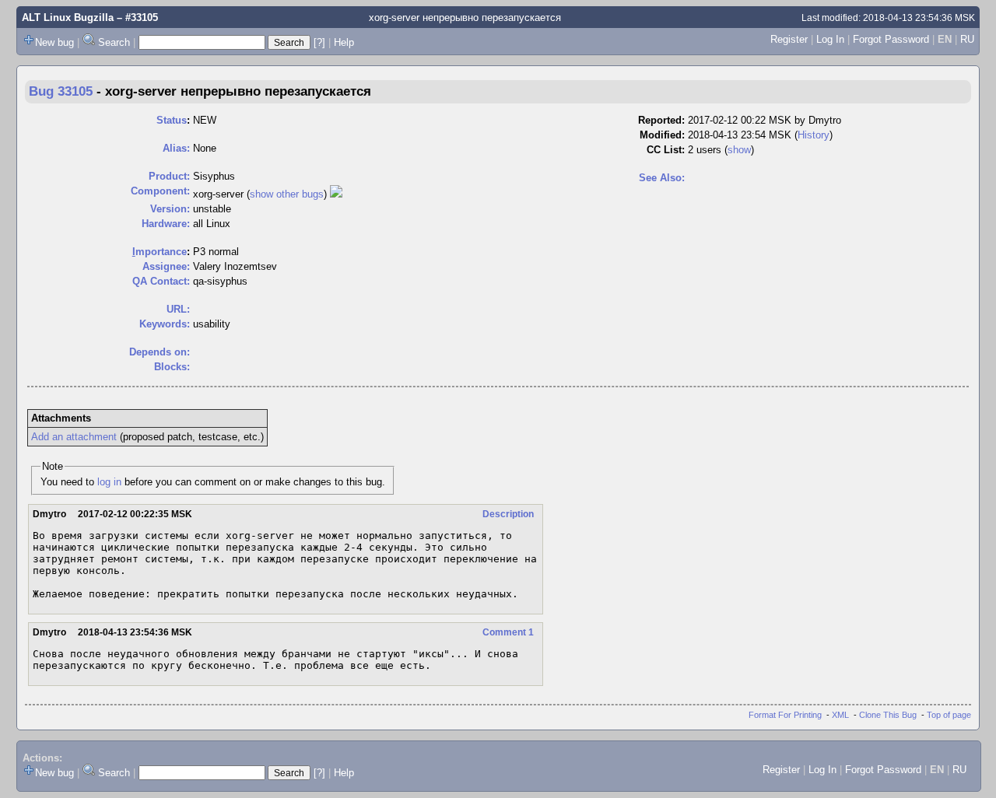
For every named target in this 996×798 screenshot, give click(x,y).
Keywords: (164, 324)
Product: (169, 176)
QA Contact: (161, 281)
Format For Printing (785, 714)
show (739, 150)
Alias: (176, 148)
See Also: (662, 178)
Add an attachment (74, 437)
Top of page (949, 714)
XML (840, 714)
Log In (830, 39)
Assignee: (166, 266)
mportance (159, 251)
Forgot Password (891, 39)
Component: (160, 191)
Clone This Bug (888, 714)
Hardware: (166, 223)
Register (789, 39)
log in (109, 482)
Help (344, 42)
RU (967, 39)
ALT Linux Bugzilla (68, 17)
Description (508, 514)
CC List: (666, 150)
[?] (319, 42)
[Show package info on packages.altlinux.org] (336, 194)
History (813, 135)
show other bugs (287, 194)
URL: (178, 309)
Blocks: (172, 367)
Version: (170, 209)
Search (114, 42)
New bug (54, 42)
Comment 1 (508, 632)
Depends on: (159, 352)
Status (171, 120)
